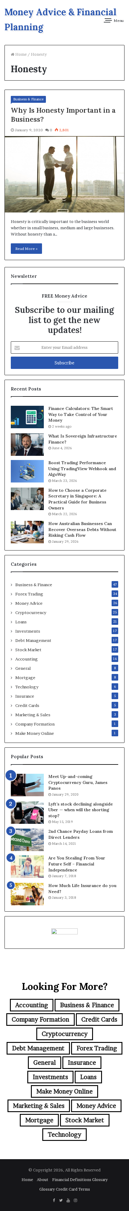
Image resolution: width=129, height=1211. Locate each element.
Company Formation (35, 724)
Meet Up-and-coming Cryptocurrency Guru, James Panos (77, 782)
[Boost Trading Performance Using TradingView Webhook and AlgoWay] (27, 471)
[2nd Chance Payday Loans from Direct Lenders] (27, 840)
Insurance (24, 696)
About (42, 1179)
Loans (21, 621)
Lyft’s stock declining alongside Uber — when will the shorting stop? (80, 809)
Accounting (26, 659)
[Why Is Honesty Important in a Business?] (64, 174)
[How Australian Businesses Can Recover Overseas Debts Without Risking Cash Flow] (27, 532)
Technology (26, 686)
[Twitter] (60, 1200)
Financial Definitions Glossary (80, 1179)
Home (20, 54)
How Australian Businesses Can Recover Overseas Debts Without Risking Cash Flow (82, 529)
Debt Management (33, 640)
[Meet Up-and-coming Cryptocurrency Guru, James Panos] (27, 785)
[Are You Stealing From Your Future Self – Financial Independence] (27, 866)
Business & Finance (28, 99)
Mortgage (25, 677)
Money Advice (29, 603)
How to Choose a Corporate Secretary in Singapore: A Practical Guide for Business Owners (77, 499)
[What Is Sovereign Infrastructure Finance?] (27, 444)
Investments (27, 631)
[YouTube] (68, 1200)
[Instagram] (75, 1200)
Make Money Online (34, 733)
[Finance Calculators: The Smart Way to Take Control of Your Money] (27, 417)
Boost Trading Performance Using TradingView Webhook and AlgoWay (82, 468)
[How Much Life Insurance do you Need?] (27, 894)
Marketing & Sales (32, 714)
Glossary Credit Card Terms (64, 1189)
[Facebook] (53, 1200)
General (23, 668)
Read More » (26, 248)
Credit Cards (27, 705)
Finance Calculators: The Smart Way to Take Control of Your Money (80, 414)
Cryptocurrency (30, 612)
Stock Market (28, 649)
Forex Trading (29, 594)
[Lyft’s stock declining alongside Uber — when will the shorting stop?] (27, 812)
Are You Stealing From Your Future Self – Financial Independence (76, 863)
